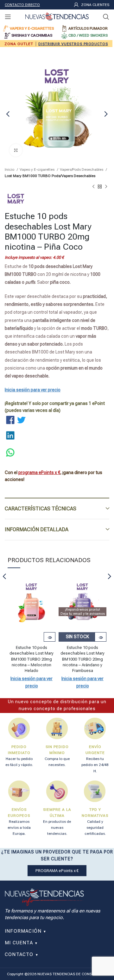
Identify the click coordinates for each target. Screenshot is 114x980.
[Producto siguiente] (106, 187)
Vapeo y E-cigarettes (37, 169)
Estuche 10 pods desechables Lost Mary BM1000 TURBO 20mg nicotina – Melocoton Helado (32, 659)
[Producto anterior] (93, 187)
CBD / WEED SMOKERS (88, 35)
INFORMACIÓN (26, 931)
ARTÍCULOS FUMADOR (88, 28)
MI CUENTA (21, 943)
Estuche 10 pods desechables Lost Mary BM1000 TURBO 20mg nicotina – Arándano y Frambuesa (82, 659)
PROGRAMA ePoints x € (57, 870)
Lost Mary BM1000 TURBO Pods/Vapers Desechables (50, 176)
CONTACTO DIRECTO (22, 5)
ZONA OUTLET (18, 44)
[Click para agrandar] (16, 150)
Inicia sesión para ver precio (32, 389)
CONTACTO (22, 954)
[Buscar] (106, 16)
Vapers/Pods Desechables (82, 169)
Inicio (10, 169)
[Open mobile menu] (8, 16)
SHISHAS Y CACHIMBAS (31, 35)
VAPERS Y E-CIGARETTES (32, 28)
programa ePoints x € (39, 472)
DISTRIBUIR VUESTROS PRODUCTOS (73, 44)
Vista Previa (49, 638)
